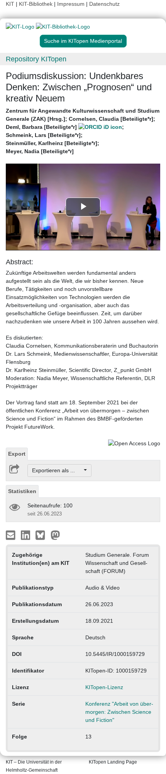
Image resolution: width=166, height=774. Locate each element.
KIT (10, 4)
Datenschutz (104, 4)
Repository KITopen (36, 59)
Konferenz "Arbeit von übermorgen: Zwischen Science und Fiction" (119, 712)
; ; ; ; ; (82, 131)
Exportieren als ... (57, 470)
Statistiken (22, 491)
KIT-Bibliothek (36, 4)
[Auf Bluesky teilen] (42, 535)
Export (16, 454)
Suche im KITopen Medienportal (83, 41)
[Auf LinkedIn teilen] (26, 535)
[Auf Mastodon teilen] (55, 535)
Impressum (71, 4)
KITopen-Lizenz (104, 687)
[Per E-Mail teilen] (11, 535)
